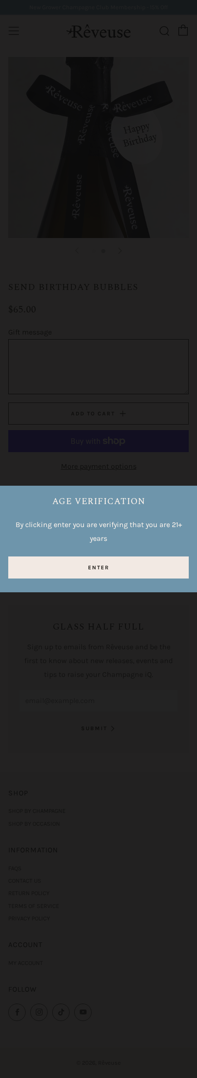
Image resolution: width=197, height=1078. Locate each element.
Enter (98, 567)
